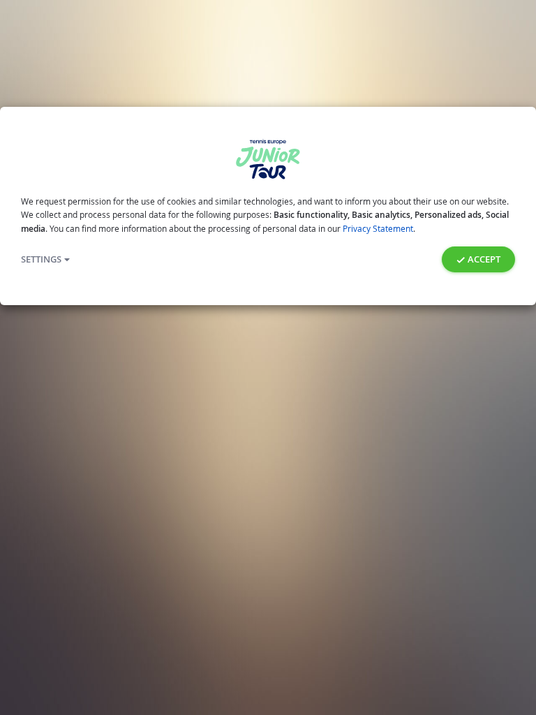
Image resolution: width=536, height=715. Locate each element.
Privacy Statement (378, 228)
